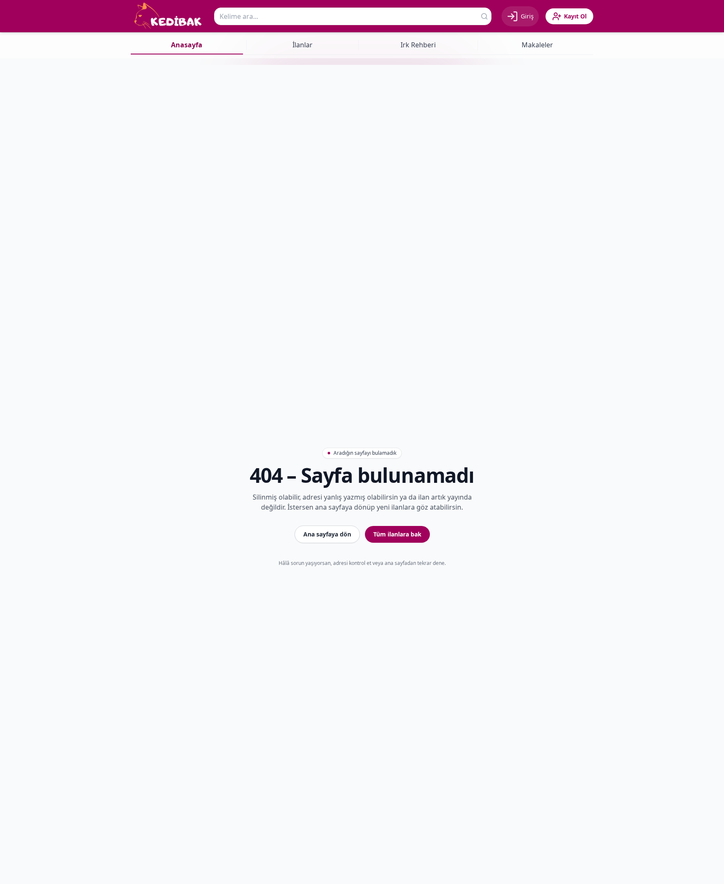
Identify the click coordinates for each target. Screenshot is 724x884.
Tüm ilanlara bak (397, 534)
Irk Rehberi (418, 44)
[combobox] (352, 16)
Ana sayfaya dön (327, 534)
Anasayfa (186, 44)
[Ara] (484, 16)
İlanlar (302, 44)
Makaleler (537, 44)
